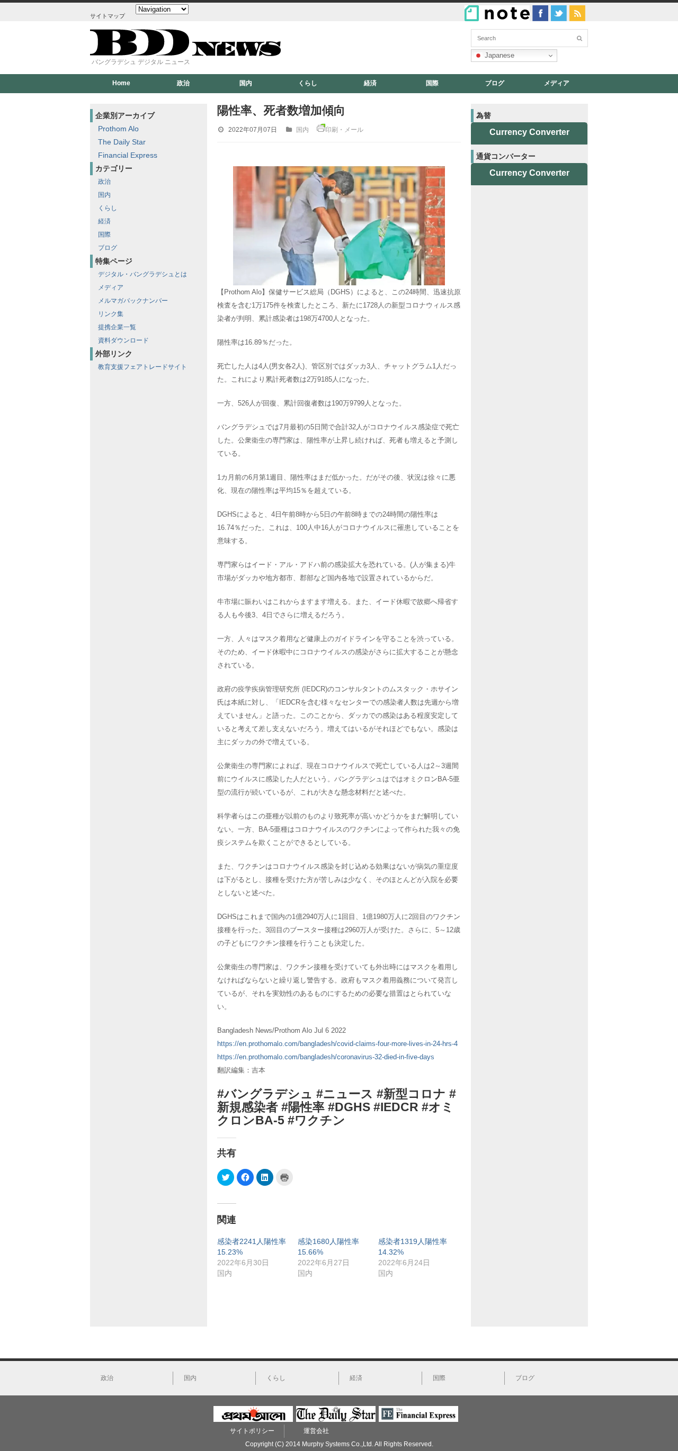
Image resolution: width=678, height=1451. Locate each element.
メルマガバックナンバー (133, 300)
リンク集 (110, 314)
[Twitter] (559, 13)
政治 (183, 83)
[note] (497, 13)
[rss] (577, 13)
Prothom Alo (118, 128)
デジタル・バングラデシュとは (142, 274)
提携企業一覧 (117, 327)
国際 (432, 83)
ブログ (494, 83)
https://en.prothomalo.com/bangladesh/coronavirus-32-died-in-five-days (325, 1057)
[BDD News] (185, 54)
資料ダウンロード (123, 340)
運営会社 (316, 1431)
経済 (370, 83)
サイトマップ (107, 16)
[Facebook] (540, 13)
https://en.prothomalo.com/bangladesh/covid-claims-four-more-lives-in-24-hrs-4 (337, 1044)
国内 (245, 83)
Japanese (498, 55)
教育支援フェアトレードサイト (142, 367)
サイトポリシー (252, 1431)
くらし (307, 83)
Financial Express (127, 155)
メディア (556, 83)
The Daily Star (122, 142)
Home (121, 83)
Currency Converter (529, 132)
